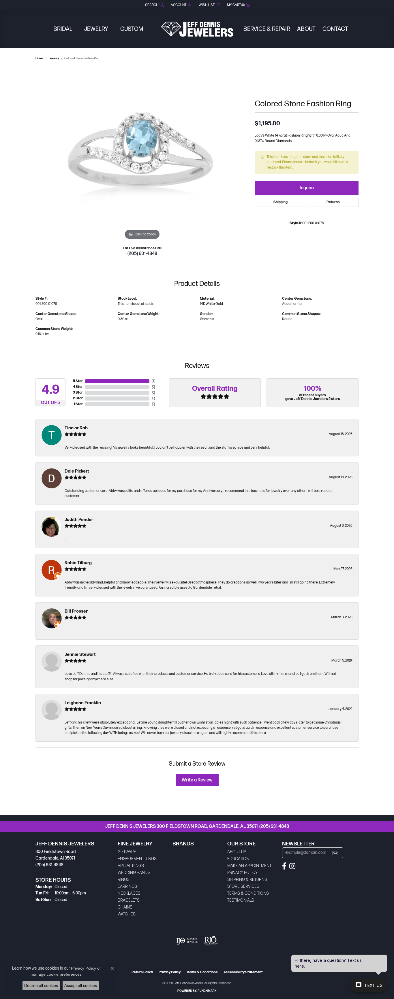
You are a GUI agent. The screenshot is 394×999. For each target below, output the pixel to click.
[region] (142, 154)
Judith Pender (79, 519)
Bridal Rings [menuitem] (131, 865)
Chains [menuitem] (125, 907)
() (153, 381)
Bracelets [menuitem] (129, 900)
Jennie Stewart (80, 654)
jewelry (54, 58)
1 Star (78, 404)
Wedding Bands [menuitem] (134, 872)
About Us (236, 851)
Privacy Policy (242, 872)
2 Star (78, 398)
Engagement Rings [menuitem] (137, 858)
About (306, 29)
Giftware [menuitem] (127, 851)
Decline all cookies (41, 985)
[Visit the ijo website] (187, 941)
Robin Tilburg (78, 563)
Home (39, 58)
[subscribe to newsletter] (335, 853)
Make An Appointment (249, 865)
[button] (154, 5)
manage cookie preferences (56, 974)
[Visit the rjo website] (210, 941)
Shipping (280, 202)
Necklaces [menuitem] (129, 893)
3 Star (78, 392)
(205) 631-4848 (142, 253)
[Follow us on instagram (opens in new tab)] (292, 866)
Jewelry (96, 29)
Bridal (62, 29)
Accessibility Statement (243, 972)
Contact (335, 29)
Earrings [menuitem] (127, 886)
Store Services (243, 886)
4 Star (78, 387)
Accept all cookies (80, 985)
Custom (131, 29)
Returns (333, 202)
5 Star (78, 381)
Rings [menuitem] (124, 879)
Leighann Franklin (83, 703)
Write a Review (197, 780)
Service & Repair (266, 29)
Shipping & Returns (247, 879)
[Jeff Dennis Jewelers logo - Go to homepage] (197, 29)
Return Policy (142, 972)
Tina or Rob (76, 428)
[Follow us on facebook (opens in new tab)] (284, 866)
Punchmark (207, 991)
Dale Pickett (77, 471)
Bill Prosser (76, 611)
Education (238, 858)
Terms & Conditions (248, 893)
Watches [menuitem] (127, 914)
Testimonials (240, 900)
